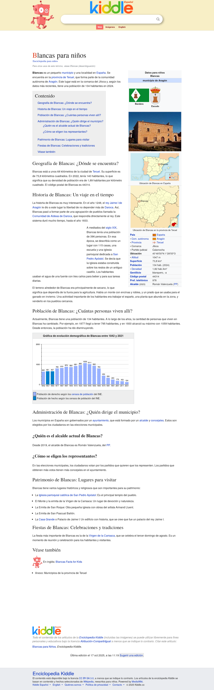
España (161, 234)
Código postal (138, 276)
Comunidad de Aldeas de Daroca (52, 216)
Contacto (117, 684)
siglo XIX (111, 227)
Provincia (136, 242)
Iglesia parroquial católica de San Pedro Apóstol (67, 495)
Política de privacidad (97, 684)
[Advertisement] (106, 40)
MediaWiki (137, 681)
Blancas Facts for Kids (69, 562)
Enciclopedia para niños (45, 61)
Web (100, 26)
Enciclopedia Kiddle (91, 637)
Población (136, 265)
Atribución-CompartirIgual (95, 641)
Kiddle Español (40, 684)
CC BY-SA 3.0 (86, 678)
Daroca (109, 207)
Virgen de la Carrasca (102, 535)
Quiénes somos (73, 684)
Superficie (136, 261)
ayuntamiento (101, 420)
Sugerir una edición (131, 655)
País (132, 234)
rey (107, 203)
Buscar (158, 19)
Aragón (161, 238)
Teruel (160, 242)
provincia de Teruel (62, 77)
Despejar (151, 19)
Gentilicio (135, 272)
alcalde (143, 420)
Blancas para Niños (44, 646)
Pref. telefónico (139, 280)
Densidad (137, 268)
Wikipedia (88, 681)
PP (175, 284)
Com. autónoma (140, 238)
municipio (67, 73)
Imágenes (110, 26)
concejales (157, 420)
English (122, 26)
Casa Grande (47, 519)
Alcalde (134, 284)
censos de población (82, 394)
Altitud (135, 257)
